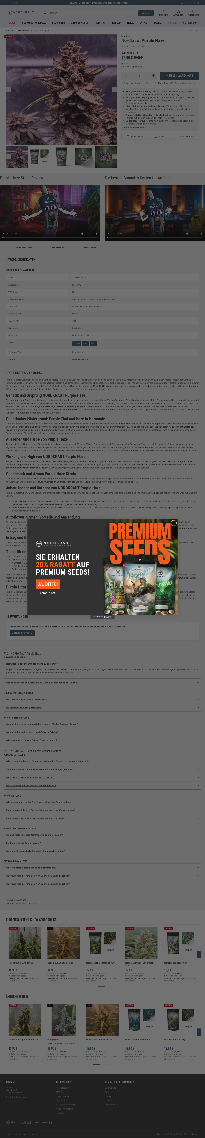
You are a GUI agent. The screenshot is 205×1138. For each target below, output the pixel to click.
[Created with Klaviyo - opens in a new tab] (102, 617)
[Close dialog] (173, 523)
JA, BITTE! (48, 584)
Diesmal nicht (46, 593)
